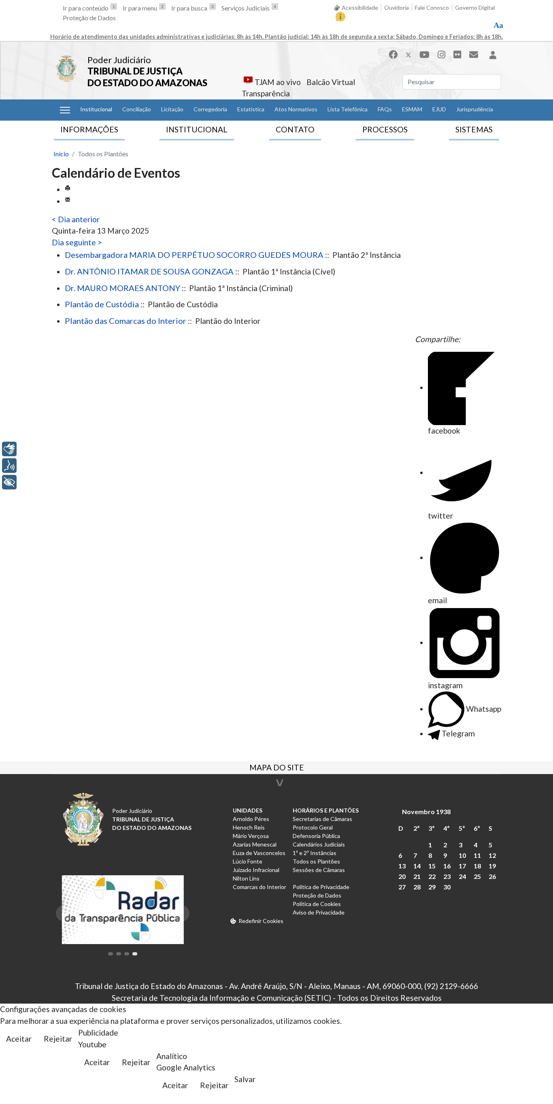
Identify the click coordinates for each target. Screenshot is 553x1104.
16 (447, 866)
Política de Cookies (317, 903)
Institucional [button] (96, 109)
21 (417, 876)
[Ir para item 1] (110, 953)
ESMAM (412, 109)
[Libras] (9, 449)
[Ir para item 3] (126, 953)
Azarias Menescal (254, 844)
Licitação (172, 109)
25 (477, 876)
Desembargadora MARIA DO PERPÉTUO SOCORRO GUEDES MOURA (194, 255)
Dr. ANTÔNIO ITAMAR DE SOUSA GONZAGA (149, 271)
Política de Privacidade (321, 886)
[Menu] (65, 110)
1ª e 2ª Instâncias (314, 852)
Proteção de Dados (89, 17)
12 (492, 855)
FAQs (385, 109)
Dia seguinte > (77, 242)
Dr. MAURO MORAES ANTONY (122, 288)
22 (432, 876)
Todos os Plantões (316, 861)
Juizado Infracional (256, 869)
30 (447, 887)
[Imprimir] (67, 189)
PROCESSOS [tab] (385, 129)
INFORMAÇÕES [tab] (89, 129)
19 (492, 866)
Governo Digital (475, 7)
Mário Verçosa (251, 835)
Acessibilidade (360, 7)
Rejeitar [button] (58, 1038)
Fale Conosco (432, 7)
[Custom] (473, 54)
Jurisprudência (474, 109)
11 (477, 855)
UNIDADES (247, 810)
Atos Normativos (295, 109)
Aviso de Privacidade (319, 912)
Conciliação (136, 109)
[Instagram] (441, 54)
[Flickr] (457, 54)
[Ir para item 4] (134, 953)
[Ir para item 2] (118, 953)
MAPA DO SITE (276, 768)
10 (462, 855)
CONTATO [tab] (295, 129)
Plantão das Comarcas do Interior (125, 320)
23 (447, 876)
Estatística (250, 109)
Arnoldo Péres (251, 818)
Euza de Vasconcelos (259, 852)
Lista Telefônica (348, 109)
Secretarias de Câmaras (322, 818)
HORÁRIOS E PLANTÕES (326, 810)
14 (417, 866)
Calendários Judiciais (319, 844)
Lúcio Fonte (247, 861)
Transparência (266, 93)
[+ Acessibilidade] (9, 482)
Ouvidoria (396, 7)
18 (477, 866)
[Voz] (9, 465)
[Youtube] (424, 54)
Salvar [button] (244, 1079)
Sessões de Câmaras (319, 869)
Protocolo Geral (313, 827)
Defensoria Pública (316, 835)
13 (402, 866)
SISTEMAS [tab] (474, 129)
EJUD (439, 109)
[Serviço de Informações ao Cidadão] (340, 16)
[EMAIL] (67, 201)
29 (432, 887)
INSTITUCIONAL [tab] (197, 129)
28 (417, 887)
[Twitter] (408, 54)
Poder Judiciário (119, 59)
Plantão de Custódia (102, 304)
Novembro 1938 (426, 811)
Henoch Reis (249, 827)
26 (492, 876)
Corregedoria (210, 109)
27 (402, 887)
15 (432, 866)
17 (462, 866)
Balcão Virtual (330, 82)
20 (402, 876)
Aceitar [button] (19, 1038)
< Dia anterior (76, 219)
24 (462, 876)
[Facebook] (393, 54)
